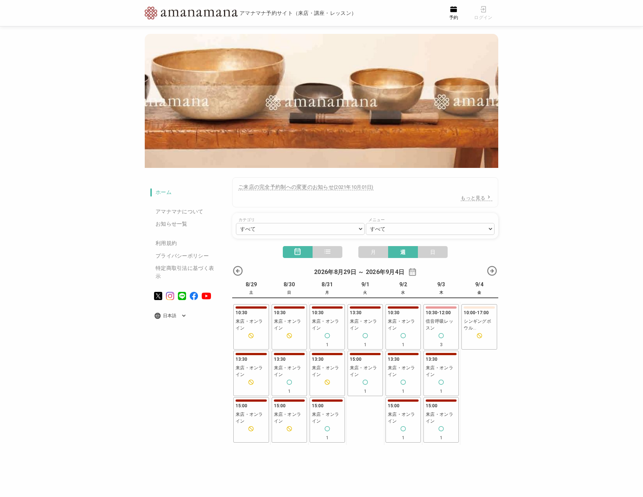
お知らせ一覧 (172, 224)
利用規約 (166, 243)
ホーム (164, 192)
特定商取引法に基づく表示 (185, 272)
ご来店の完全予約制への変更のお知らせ (306, 187)
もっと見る (473, 198)
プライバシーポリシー (182, 256)
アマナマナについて (180, 211)
